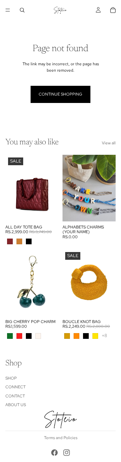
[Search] (22, 10)
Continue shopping (60, 94)
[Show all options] (104, 335)
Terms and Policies (60, 437)
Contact (15, 396)
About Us (15, 404)
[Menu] (7, 10)
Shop (11, 378)
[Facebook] (54, 453)
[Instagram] (67, 453)
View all (109, 143)
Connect (15, 387)
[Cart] (113, 10)
